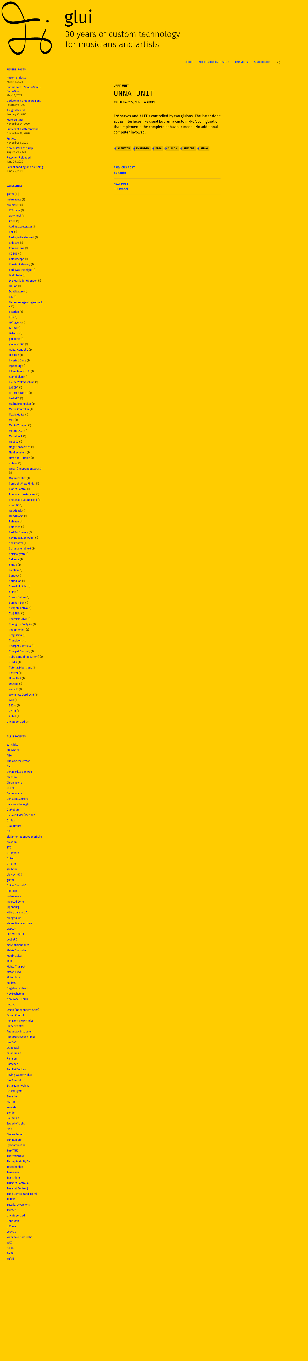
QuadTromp (16, 516)
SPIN (12, 591)
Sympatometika (18, 608)
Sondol (13, 575)
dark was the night (20, 269)
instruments (14, 199)
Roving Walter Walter (21, 537)
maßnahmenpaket (20, 403)
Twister (13, 673)
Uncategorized (16, 721)
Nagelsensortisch (19, 447)
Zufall (12, 716)
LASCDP (13, 387)
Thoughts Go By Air (20, 624)
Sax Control (16, 543)
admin (151, 102)
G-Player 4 (15, 322)
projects (12, 205)
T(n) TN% (15, 613)
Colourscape (16, 259)
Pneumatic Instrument (22, 494)
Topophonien (17, 629)
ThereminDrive (18, 619)
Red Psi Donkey (18, 532)
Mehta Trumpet (18, 425)
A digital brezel (16, 110)
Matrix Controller (19, 409)
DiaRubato (15, 275)
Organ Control (17, 478)
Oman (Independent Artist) (25, 468)
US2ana (13, 683)
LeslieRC (14, 398)
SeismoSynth (17, 554)
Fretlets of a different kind (23, 129)
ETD (11, 317)
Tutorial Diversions (20, 667)
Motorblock (16, 436)
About (189, 62)
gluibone (14, 338)
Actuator (123, 148)
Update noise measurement (24, 100)
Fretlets (11, 138)
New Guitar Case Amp (20, 148)
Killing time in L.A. (19, 371)
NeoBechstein (17, 452)
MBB (11, 420)
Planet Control (17, 489)
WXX (11, 700)
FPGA (158, 148)
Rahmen (14, 521)
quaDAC (14, 505)
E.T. (11, 297)
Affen (12, 221)
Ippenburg (15, 366)
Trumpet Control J (19, 651)
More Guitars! (15, 119)
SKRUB (13, 564)
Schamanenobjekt (20, 548)
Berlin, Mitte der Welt (21, 237)
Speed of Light (18, 586)
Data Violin (241, 62)
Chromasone (16, 248)
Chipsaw (14, 242)
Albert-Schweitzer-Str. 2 (214, 62)
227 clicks (14, 210)
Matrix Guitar (17, 414)
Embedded (142, 148)
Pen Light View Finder (22, 483)
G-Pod (13, 328)
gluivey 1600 (16, 344)
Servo (204, 148)
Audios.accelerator (20, 226)
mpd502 (13, 441)
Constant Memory (19, 264)
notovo (13, 463)
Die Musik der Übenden (23, 280)
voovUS (13, 689)
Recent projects (16, 77)
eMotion (14, 311)
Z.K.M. (12, 705)
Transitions (16, 640)
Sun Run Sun (17, 602)
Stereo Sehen (17, 597)
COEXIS (13, 253)
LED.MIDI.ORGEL (18, 393)
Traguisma (15, 635)
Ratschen (15, 527)
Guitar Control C (18, 349)
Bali (11, 232)
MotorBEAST (16, 430)
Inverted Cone (17, 360)
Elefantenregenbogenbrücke (24, 836)
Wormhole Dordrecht (21, 694)
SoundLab (15, 581)
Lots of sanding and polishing (25, 167)
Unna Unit (121, 85)
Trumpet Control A (20, 646)
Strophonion (262, 62)
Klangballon (16, 376)
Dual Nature (16, 291)
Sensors (189, 148)
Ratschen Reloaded (19, 157)
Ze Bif (12, 711)
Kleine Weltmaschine (21, 382)
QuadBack (15, 510)
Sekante (124, 170)
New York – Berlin (19, 458)
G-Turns (14, 333)
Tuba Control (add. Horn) (24, 656)
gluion (172, 148)
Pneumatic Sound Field (23, 499)
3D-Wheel (121, 186)
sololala (14, 570)
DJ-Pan (13, 286)
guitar (10, 194)
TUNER (13, 662)
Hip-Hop (14, 355)
